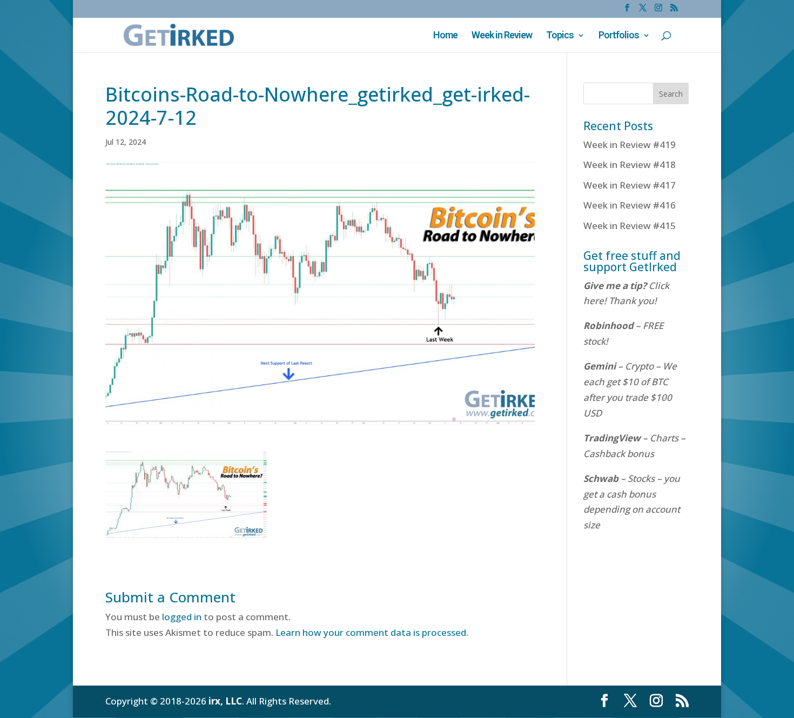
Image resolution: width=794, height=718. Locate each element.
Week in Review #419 (629, 144)
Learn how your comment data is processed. (371, 632)
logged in (181, 616)
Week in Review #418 (629, 164)
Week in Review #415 (629, 225)
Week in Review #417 (629, 185)
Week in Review (502, 36)
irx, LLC (225, 701)
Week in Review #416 (629, 205)
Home (445, 36)
